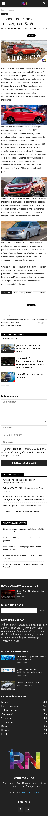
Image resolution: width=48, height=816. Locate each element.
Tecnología (7, 722)
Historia (5, 730)
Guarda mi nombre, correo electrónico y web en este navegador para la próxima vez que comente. (23, 452)
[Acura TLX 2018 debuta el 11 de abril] (8, 594)
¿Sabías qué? (7, 714)
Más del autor (10, 338)
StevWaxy (7, 538)
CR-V (21, 293)
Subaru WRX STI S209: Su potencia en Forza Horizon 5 (23, 489)
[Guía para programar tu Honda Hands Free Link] (8, 657)
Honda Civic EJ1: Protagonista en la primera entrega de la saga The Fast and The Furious (24, 498)
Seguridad (6, 718)
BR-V (15, 293)
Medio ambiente (5, 351)
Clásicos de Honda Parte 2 (29, 682)
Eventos (5, 734)
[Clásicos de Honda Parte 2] (8, 685)
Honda (28, 293)
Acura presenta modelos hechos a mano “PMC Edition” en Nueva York (12, 323)
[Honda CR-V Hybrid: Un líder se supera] (8, 377)
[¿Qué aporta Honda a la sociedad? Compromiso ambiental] (8, 348)
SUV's (42, 293)
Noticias (4, 14)
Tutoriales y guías (10, 710)
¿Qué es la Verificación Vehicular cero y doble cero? (30, 671)
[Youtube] (27, 809)
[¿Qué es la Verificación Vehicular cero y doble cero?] (8, 670)
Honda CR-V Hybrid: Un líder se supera (21, 511)
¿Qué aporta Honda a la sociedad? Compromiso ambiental (28, 348)
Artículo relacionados (14, 335)
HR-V (35, 293)
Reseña (4, 380)
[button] (44, 3)
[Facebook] (20, 809)
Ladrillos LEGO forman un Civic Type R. (35, 321)
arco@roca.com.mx (31, 792)
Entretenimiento (7, 365)
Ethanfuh (6, 555)
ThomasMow (8, 546)
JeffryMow (7, 564)
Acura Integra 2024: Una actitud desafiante (22, 505)
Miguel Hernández (12, 28)
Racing (4, 726)
